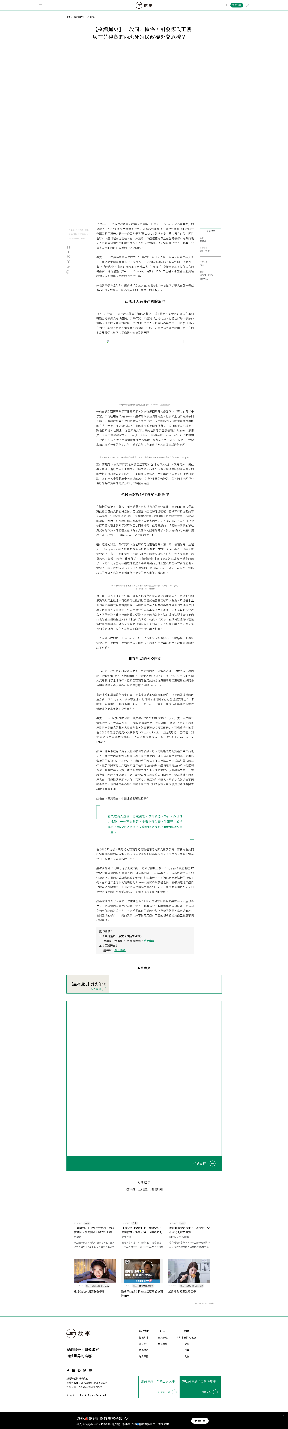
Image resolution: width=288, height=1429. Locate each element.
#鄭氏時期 (156, 1189)
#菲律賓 (130, 1189)
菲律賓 (203, 274)
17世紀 (211, 274)
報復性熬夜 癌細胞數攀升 (89, 1291)
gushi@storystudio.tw (90, 1387)
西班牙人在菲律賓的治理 (78, 229)
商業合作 (144, 1344)
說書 (186, 1350)
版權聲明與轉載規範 (77, 1378)
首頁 (68, 16)
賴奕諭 (203, 241)
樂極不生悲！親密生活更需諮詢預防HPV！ (142, 1293)
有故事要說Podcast (186, 1337)
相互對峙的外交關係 (77, 238)
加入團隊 (144, 1356)
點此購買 (149, 941)
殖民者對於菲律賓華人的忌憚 (79, 234)
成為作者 (144, 1350)
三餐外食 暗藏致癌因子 (182, 1291)
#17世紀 (143, 1189)
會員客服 (163, 1344)
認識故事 (144, 1337)
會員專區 (163, 1337)
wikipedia (164, 404)
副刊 (186, 1356)
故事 (202, 265)
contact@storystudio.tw (94, 1382)
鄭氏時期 (204, 278)
